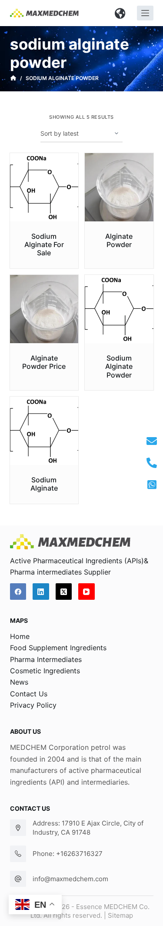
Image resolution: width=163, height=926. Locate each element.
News (19, 682)
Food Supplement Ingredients (58, 647)
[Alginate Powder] (119, 187)
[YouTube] (86, 591)
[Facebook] (18, 591)
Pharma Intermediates (46, 659)
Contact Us (28, 693)
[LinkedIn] (41, 591)
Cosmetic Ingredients (45, 670)
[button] (120, 13)
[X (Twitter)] (64, 591)
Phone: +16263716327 (68, 853)
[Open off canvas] (145, 13)
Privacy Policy (33, 705)
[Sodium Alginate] (44, 431)
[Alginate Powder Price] (44, 309)
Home (20, 636)
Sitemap (120, 915)
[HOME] (13, 78)
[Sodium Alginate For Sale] (44, 187)
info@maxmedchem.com (70, 879)
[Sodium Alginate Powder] (119, 309)
